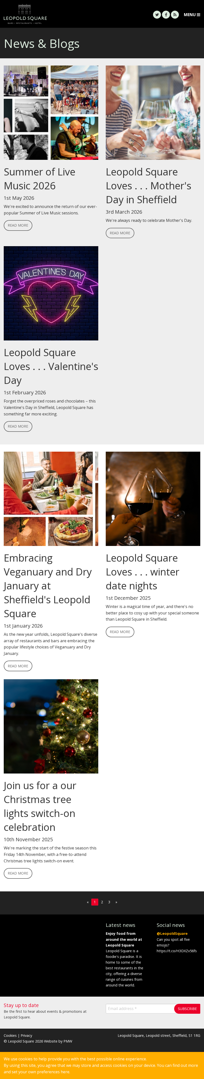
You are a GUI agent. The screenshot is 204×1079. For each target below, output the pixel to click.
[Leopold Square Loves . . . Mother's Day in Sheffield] (153, 114)
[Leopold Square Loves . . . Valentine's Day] (51, 295)
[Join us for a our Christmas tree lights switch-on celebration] (51, 728)
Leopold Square (51, 14)
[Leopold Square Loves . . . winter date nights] (153, 501)
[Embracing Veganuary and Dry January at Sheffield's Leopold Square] (51, 501)
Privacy (26, 1035)
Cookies (10, 1035)
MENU (190, 14)
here (65, 1072)
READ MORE (18, 225)
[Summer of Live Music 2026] (51, 114)
